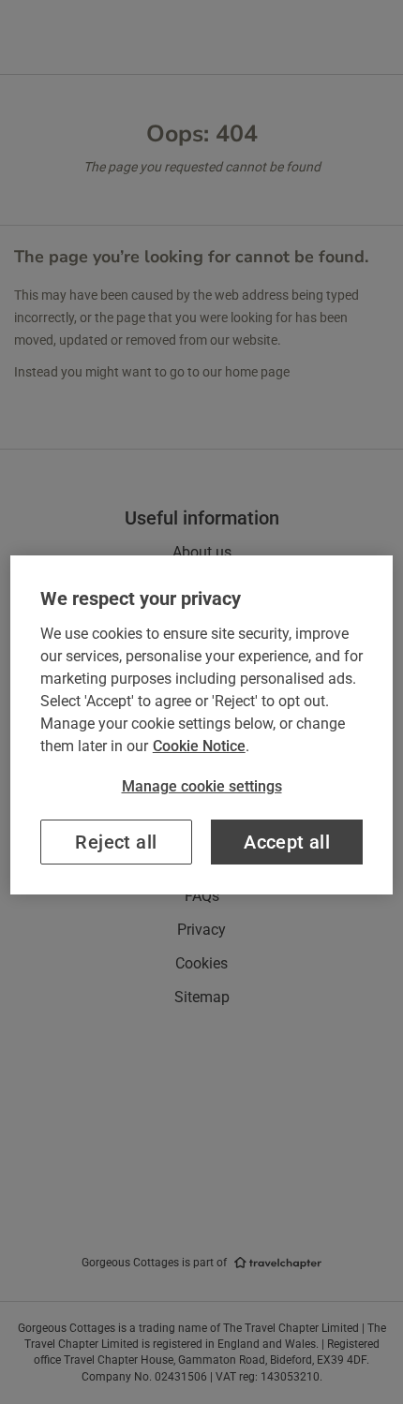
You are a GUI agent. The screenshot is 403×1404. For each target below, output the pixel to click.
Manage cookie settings (202, 786)
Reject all (116, 842)
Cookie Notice (199, 746)
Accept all (287, 842)
